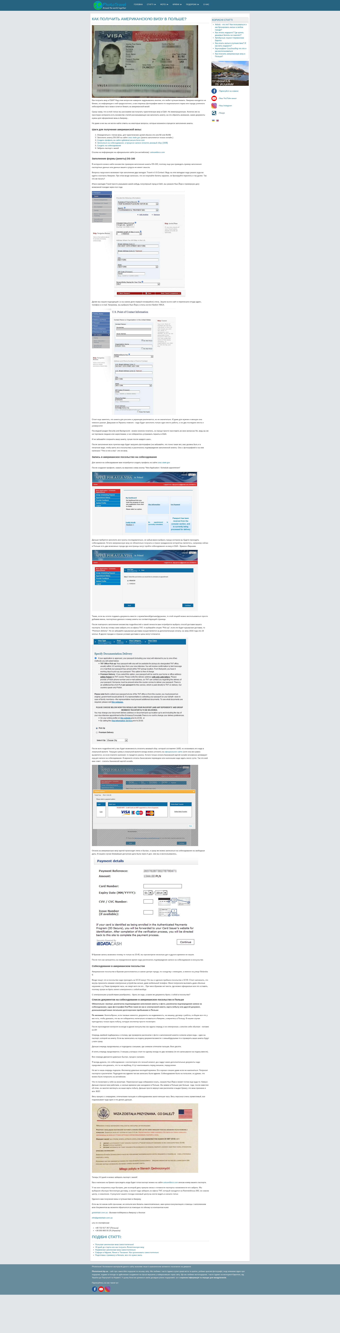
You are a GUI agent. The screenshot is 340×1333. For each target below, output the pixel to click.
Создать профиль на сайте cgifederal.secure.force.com (121, 140)
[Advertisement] (79, 1313)
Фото (163, 4)
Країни (176, 4)
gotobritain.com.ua (100, 1212)
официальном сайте (173, 752)
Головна (138, 4)
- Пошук (221, 113)
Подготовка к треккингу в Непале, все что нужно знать (118, 1255)
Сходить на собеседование (109, 145)
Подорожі (191, 4)
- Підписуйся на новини (227, 91)
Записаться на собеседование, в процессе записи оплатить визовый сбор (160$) (132, 143)
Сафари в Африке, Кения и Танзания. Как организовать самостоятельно (127, 1252)
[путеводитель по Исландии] (230, 85)
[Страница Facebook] (95, 1289)
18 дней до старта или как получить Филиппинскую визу (119, 1247)
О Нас (206, 4)
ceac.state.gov (134, 137)
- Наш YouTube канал (227, 98)
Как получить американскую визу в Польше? (139, 19)
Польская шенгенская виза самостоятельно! (114, 1244)
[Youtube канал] (101, 1289)
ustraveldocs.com (157, 152)
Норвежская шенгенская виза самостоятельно (115, 1250)
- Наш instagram (224, 106)
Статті (150, 4)
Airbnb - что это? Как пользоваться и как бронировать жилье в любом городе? (231, 27)
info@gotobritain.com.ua (102, 1218)
